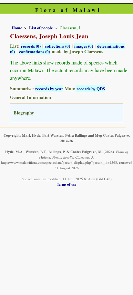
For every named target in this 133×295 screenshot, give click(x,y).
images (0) (83, 46)
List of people (41, 28)
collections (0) (57, 46)
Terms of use (66, 184)
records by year (49, 88)
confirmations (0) (34, 51)
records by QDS (90, 88)
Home (17, 28)
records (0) (31, 46)
